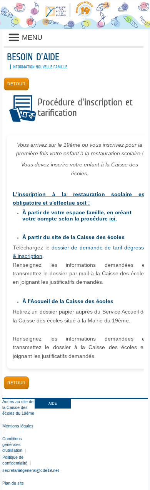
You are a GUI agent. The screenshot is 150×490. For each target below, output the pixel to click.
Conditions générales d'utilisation (12, 444)
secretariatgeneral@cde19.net (30, 470)
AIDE (52, 403)
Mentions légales (17, 426)
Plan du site (13, 483)
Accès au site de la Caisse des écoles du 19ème (18, 407)
